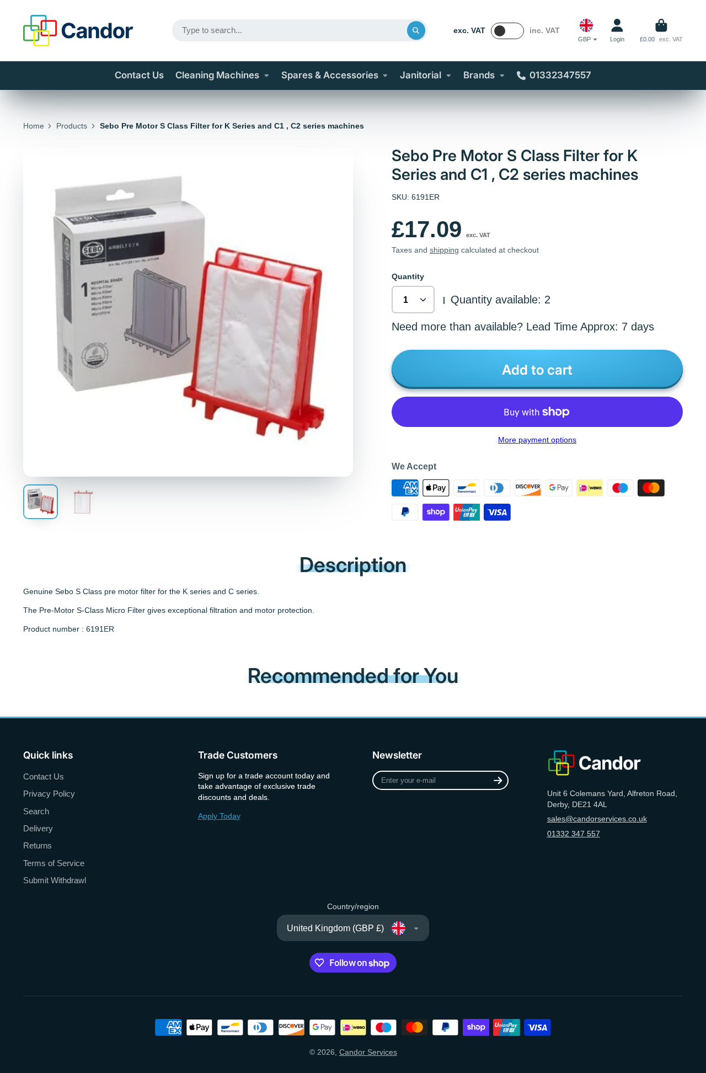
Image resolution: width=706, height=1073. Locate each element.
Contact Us (139, 75)
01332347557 (560, 75)
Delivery (38, 828)
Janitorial (420, 75)
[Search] (416, 30)
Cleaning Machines (217, 75)
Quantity (408, 276)
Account (617, 30)
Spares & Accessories (329, 75)
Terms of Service (53, 863)
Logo (78, 30)
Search (36, 811)
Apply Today (219, 816)
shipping (444, 249)
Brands (479, 75)
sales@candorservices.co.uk (597, 818)
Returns (37, 845)
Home (33, 125)
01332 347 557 (573, 833)
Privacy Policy (49, 793)
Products (71, 125)
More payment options (537, 439)
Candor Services (368, 1052)
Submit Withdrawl (54, 880)
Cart (661, 30)
